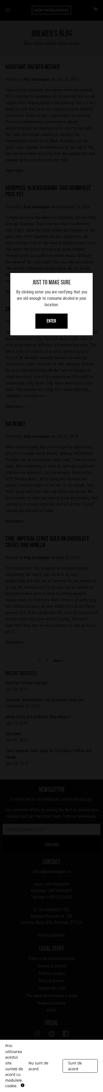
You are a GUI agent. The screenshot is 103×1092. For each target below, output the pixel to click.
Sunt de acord (75, 1065)
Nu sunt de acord (38, 1065)
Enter (51, 321)
